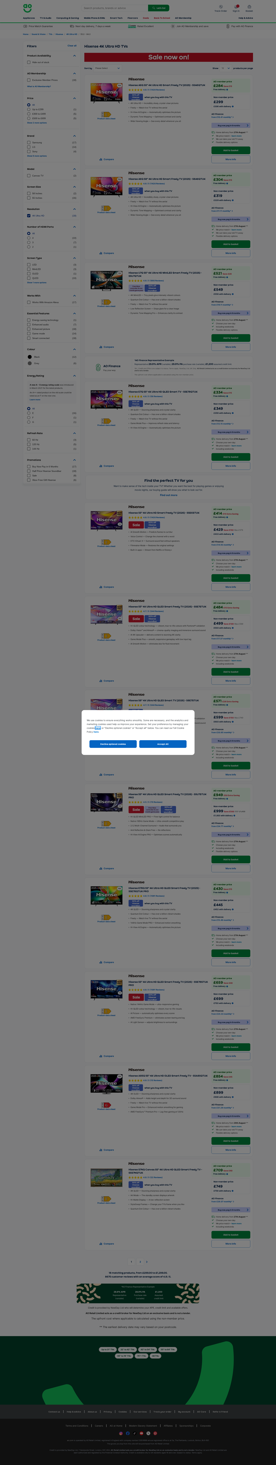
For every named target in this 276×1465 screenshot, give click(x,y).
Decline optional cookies (113, 744)
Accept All (163, 744)
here (97, 728)
